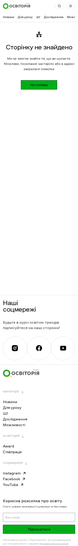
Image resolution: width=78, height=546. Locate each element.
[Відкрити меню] (70, 6)
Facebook (11, 479)
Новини (8, 16)
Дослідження (53, 16)
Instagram (12, 473)
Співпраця (12, 452)
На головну (39, 84)
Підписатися (39, 529)
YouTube (10, 485)
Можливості (14, 425)
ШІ (38, 16)
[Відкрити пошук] (59, 6)
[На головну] (16, 6)
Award (8, 446)
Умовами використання (53, 543)
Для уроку (25, 16)
